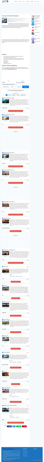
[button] (41, 1)
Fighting (5, 120)
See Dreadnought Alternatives (15, 348)
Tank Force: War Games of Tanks (8, 114)
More (38, 1)
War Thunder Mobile (10, 69)
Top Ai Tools (24, 450)
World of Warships (6, 352)
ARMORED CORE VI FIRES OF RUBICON (10, 68)
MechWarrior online (6, 301)
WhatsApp (19, 426)
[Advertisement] (22, 8)
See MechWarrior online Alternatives (15, 315)
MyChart (36, 29)
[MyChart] (33, 30)
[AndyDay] (33, 36)
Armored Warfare (6, 319)
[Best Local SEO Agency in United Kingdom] (33, 16)
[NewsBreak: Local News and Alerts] (33, 27)
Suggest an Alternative (25, 87)
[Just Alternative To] (5, 1)
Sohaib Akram (12, 18)
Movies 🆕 (31, 1)
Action (3, 412)
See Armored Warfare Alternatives (15, 332)
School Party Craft (37, 32)
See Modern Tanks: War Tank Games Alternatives (15, 166)
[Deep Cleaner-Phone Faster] (33, 39)
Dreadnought (5, 335)
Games (23, 1)
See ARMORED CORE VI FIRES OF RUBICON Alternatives (15, 422)
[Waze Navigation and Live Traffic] (33, 21)
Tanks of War (5, 266)
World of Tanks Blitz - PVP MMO (8, 98)
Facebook (18, 82)
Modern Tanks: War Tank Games (8, 152)
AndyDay (36, 35)
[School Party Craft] (33, 33)
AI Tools (20, 1)
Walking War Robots (6, 218)
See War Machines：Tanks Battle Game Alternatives (15, 262)
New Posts (15, 1)
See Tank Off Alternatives (15, 298)
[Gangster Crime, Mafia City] (33, 42)
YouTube (23, 82)
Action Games (24, 454)
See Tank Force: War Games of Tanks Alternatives (15, 127)
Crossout (16, 69)
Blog (35, 1)
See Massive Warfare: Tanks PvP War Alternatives (15, 214)
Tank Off (4, 285)
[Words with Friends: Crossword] (33, 18)
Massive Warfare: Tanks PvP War (8, 201)
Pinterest (25, 426)
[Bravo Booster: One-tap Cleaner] (33, 24)
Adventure (6, 412)
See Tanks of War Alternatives (15, 281)
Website (4, 82)
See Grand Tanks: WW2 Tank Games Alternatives (15, 182)
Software (28, 1)
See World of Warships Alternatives (15, 367)
